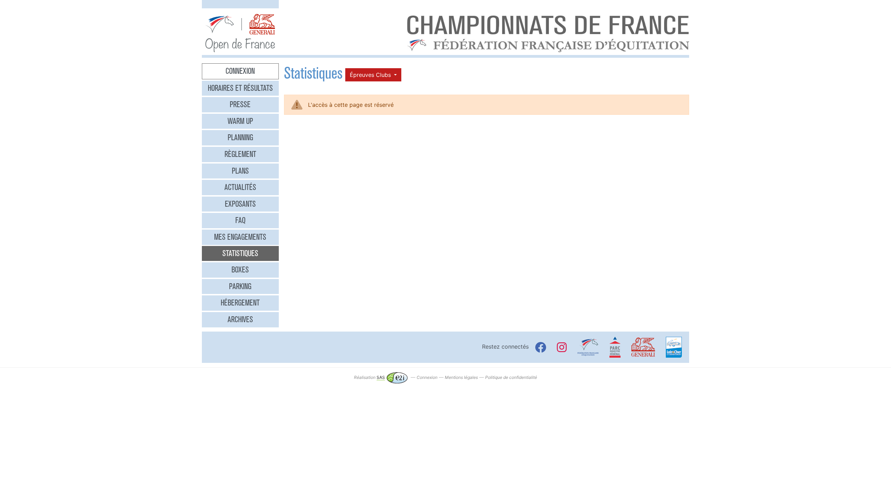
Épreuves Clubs (371, 74)
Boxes (240, 270)
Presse (240, 104)
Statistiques (240, 253)
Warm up (240, 121)
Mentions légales (461, 377)
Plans (240, 171)
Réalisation (369, 377)
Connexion (240, 71)
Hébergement (240, 303)
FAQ (240, 220)
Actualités (240, 187)
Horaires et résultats (240, 88)
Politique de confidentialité (511, 377)
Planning (240, 137)
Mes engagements (240, 237)
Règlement (240, 154)
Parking (240, 286)
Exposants (240, 204)
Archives (240, 319)
